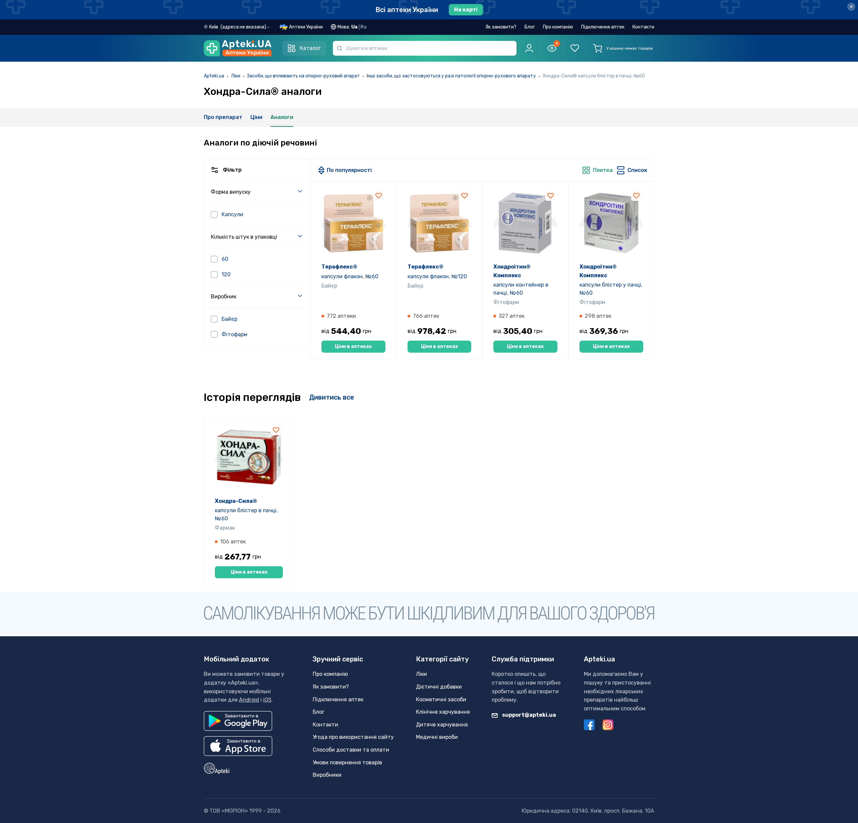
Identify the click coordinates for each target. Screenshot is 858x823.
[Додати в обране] (378, 195)
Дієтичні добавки (439, 687)
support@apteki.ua (528, 715)
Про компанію (558, 27)
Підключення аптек (602, 27)
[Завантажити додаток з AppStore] (238, 746)
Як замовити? (500, 27)
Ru (363, 27)
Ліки (235, 76)
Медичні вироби (437, 737)
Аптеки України (306, 27)
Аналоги (281, 117)
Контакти (643, 27)
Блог (530, 27)
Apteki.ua (214, 76)
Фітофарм (506, 302)
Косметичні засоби (441, 699)
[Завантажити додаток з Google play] (238, 721)
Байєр (329, 286)
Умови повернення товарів (347, 762)
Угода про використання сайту (353, 737)
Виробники (327, 775)
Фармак (225, 528)
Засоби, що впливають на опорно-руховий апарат (303, 76)
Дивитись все (331, 397)
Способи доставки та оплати (351, 750)
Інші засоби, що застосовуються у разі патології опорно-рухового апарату (451, 76)
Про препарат (223, 117)
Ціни (256, 117)
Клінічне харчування (443, 712)
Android (249, 700)
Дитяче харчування (442, 724)
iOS (267, 700)
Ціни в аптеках (353, 346)
